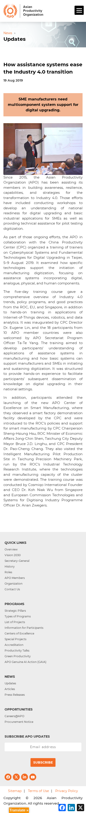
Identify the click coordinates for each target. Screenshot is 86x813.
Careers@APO (14, 716)
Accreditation (14, 645)
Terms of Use (38, 791)
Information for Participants (24, 627)
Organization (13, 583)
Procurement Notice (19, 722)
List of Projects (15, 622)
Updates (10, 683)
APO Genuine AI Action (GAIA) (25, 662)
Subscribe (43, 762)
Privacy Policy (66, 791)
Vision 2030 (13, 555)
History (10, 566)
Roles (8, 572)
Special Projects (15, 639)
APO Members (15, 578)
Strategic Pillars (15, 610)
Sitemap (15, 791)
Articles (10, 689)
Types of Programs (18, 616)
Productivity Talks (17, 650)
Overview (11, 549)
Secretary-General (17, 560)
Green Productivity (18, 656)
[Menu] (79, 10)
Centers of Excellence (19, 633)
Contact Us (12, 589)
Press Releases (15, 694)
